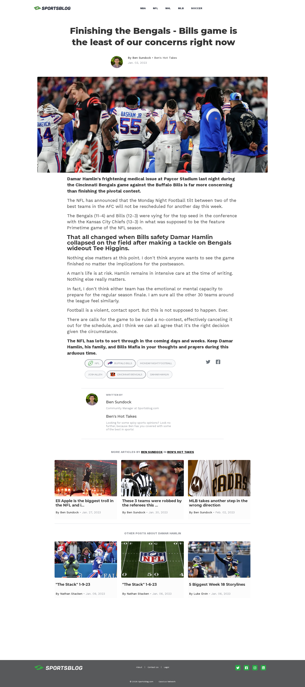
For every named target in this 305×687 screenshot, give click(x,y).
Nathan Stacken (71, 593)
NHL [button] (168, 8)
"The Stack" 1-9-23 (73, 584)
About (139, 667)
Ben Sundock (141, 57)
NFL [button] (155, 8)
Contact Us (153, 667)
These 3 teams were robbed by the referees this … (152, 503)
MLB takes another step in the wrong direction (218, 503)
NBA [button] (143, 8)
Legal (166, 667)
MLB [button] (181, 8)
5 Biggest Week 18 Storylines (217, 584)
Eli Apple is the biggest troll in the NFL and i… (84, 503)
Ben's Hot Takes (165, 57)
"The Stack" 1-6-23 (139, 584)
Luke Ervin (201, 593)
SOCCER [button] (196, 8)
